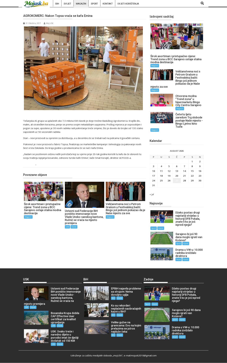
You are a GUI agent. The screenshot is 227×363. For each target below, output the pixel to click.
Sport (94, 3)
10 (153, 170)
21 (184, 175)
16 (200, 170)
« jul (152, 194)
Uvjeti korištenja (128, 3)
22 (192, 175)
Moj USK (49, 23)
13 (176, 170)
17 (153, 175)
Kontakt (108, 3)
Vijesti (73, 227)
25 (161, 180)
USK (39, 164)
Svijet (67, 3)
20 (176, 175)
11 (161, 170)
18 (161, 175)
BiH (57, 3)
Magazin (81, 3)
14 (184, 170)
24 (153, 180)
